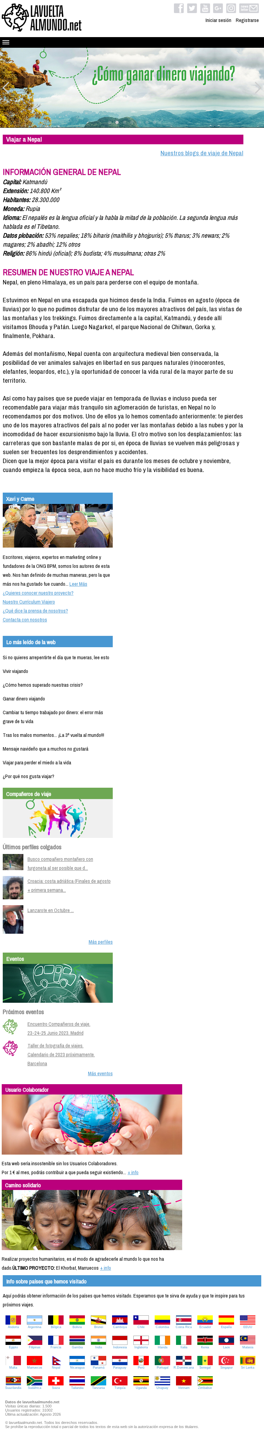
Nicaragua (77, 1367)
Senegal (205, 1367)
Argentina (34, 1327)
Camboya (120, 1327)
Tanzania (98, 1388)
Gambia (77, 1347)
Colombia (162, 1327)
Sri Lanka (247, 1367)
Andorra (13, 1327)
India (98, 1347)
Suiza (56, 1388)
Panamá (98, 1367)
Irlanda (162, 1347)
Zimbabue (205, 1388)
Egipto (13, 1347)
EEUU (247, 1327)
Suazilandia (13, 1388)
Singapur (226, 1367)
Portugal (162, 1367)
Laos (226, 1347)
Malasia (247, 1347)
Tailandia (77, 1388)
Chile (141, 1327)
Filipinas (35, 1347)
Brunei (98, 1327)
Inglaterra (141, 1347)
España (226, 1327)
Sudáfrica (34, 1388)
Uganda (141, 1388)
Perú (141, 1367)
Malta (13, 1367)
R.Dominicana (184, 1367)
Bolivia (77, 1327)
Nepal (56, 1367)
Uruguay (162, 1388)
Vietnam (184, 1388)
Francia (56, 1347)
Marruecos (34, 1367)
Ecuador (205, 1327)
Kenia (205, 1347)
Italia (183, 1347)
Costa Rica (184, 1327)
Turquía (119, 1388)
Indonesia (120, 1347)
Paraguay (119, 1367)
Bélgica (56, 1327)
